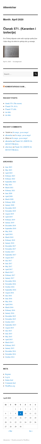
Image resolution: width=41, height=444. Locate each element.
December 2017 (10, 246)
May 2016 (8, 301)
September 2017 (10, 255)
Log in (7, 377)
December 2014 (10, 351)
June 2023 (8, 167)
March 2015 (9, 342)
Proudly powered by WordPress (20, 440)
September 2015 (10, 325)
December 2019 (10, 208)
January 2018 (9, 243)
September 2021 (10, 182)
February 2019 (10, 220)
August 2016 (9, 293)
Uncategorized (17, 62)
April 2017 (9, 269)
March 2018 (9, 237)
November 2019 (10, 211)
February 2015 (10, 345)
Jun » (31, 431)
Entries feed (9, 380)
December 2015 (10, 316)
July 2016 (8, 295)
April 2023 (9, 173)
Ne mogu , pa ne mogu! (20, 132)
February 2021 (10, 190)
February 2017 (10, 275)
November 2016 (10, 284)
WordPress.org (10, 386)
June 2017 (8, 263)
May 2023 (8, 170)
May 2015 (8, 336)
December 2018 (10, 225)
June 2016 (8, 298)
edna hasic (8, 147)
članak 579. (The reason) (13, 103)
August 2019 (9, 214)
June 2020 (8, 193)
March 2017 (9, 272)
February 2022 (10, 179)
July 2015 (8, 331)
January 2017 (9, 278)
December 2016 (10, 281)
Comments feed (10, 383)
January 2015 (9, 348)
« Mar (10, 431)
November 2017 (10, 249)
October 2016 (9, 287)
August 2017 (9, 257)
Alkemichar (9, 7)
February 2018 (10, 240)
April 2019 (9, 217)
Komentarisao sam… (15, 86)
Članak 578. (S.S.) (11, 106)
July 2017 (8, 260)
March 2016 (9, 307)
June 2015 (8, 333)
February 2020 (10, 202)
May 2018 (8, 231)
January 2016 (9, 313)
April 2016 (9, 304)
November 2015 (10, 319)
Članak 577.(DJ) (10, 109)
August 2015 (9, 328)
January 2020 (9, 205)
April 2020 (9, 196)
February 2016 (10, 310)
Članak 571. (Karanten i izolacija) (19, 30)
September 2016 (10, 290)
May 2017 (8, 266)
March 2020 (9, 199)
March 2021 (9, 187)
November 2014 (10, 354)
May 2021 (8, 184)
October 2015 (9, 322)
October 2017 (9, 252)
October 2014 (9, 357)
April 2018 (9, 234)
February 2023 (10, 176)
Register (8, 374)
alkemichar (9, 135)
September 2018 (10, 228)
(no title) (8, 112)
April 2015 (9, 339)
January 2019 (9, 222)
